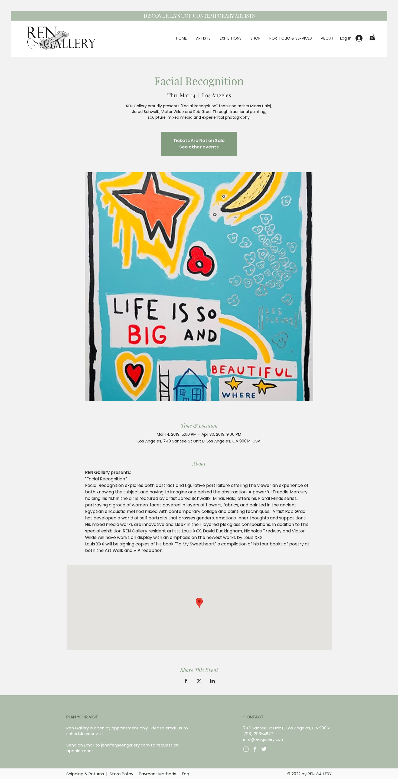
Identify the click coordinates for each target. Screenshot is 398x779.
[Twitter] (263, 749)
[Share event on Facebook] (185, 681)
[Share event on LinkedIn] (212, 681)
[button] (372, 37)
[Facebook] (255, 749)
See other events (199, 147)
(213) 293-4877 (258, 733)
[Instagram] (246, 749)
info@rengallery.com (264, 739)
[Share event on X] (199, 681)
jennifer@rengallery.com (125, 745)
